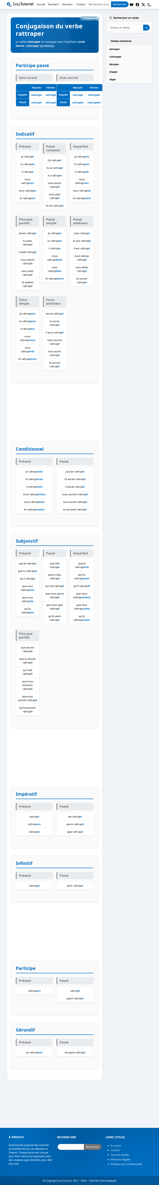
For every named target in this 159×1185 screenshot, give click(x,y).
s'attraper (115, 56)
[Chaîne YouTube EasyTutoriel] (131, 4)
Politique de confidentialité (126, 1164)
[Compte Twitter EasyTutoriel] (143, 4)
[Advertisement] (54, 415)
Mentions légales (121, 1159)
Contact (115, 1150)
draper (113, 72)
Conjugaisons (90, 18)
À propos (116, 1145)
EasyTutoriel (65, 1180)
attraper (114, 49)
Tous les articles (120, 1155)
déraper (114, 64)
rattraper (40, 46)
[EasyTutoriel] (20, 4)
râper (112, 79)
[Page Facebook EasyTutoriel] (137, 4)
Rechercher (120, 4)
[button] (149, 4)
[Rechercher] (146, 28)
